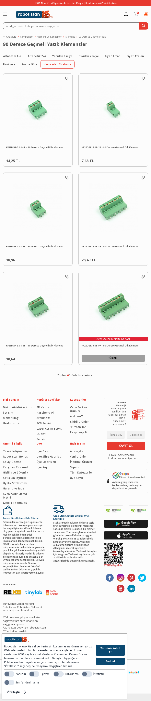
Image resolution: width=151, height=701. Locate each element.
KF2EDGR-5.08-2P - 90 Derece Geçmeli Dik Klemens (110, 147)
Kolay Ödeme (12, 462)
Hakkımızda (11, 423)
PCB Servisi (44, 423)
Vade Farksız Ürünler (78, 409)
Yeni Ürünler (78, 456)
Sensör (41, 439)
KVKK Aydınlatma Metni (15, 495)
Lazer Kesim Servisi (50, 428)
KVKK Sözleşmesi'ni (122, 455)
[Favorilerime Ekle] (67, 79)
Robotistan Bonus (15, 456)
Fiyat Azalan (135, 56)
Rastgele (9, 64)
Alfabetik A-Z (12, 56)
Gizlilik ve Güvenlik (15, 472)
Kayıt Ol (126, 446)
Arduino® (43, 418)
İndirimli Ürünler (81, 462)
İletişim (8, 412)
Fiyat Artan (113, 56)
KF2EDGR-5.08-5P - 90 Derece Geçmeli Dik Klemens (34, 345)
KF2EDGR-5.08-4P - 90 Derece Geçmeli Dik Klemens (34, 147)
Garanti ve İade (13, 488)
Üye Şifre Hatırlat (49, 456)
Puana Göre (29, 64)
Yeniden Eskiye (62, 56)
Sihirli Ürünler (79, 421)
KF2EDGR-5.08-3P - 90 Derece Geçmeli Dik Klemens (34, 246)
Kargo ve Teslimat (15, 467)
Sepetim (75, 467)
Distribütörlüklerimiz (17, 407)
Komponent (26, 36)
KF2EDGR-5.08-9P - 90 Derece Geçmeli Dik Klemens (110, 345)
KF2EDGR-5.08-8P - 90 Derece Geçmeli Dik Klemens (110, 246)
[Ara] (143, 26)
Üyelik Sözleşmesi (15, 483)
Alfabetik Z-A (37, 56)
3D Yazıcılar (78, 427)
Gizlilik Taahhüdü (15, 503)
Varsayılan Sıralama (57, 64)
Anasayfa (11, 36)
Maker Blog (10, 418)
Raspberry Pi (45, 412)
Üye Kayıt (43, 467)
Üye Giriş (43, 451)
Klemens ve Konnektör (49, 36)
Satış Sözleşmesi (14, 478)
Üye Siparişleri (46, 462)
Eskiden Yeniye (89, 56)
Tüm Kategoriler (81, 472)
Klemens (70, 36)
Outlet (41, 434)
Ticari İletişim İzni (15, 451)
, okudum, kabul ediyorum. (122, 456)
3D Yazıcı (43, 407)
